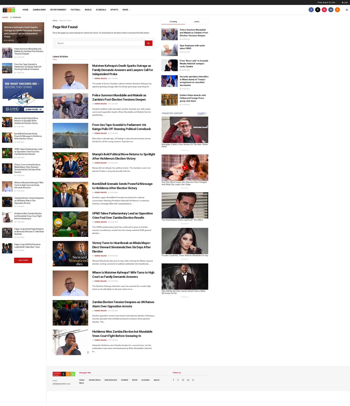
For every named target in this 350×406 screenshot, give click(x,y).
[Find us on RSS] (337, 10)
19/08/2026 (114, 133)
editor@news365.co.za (61, 384)
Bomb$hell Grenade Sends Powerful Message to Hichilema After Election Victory (28, 136)
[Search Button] (347, 10)
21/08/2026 (114, 78)
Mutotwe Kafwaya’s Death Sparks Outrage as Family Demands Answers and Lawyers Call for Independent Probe (122, 70)
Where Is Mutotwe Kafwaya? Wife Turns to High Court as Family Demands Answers (28, 185)
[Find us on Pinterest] (324, 10)
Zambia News (39, 10)
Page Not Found (65, 20)
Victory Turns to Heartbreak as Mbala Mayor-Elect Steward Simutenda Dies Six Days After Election (121, 247)
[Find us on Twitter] (317, 10)
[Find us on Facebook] (311, 10)
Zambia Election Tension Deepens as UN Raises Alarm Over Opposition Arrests (29, 200)
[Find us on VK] (330, 10)
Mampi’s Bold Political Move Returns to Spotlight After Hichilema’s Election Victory (26, 120)
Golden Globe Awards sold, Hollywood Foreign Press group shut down (193, 98)
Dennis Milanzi (101, 78)
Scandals (101, 10)
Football (76, 10)
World (88, 10)
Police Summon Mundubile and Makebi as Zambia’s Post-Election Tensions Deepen (28, 51)
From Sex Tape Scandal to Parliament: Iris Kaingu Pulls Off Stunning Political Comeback (27, 66)
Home (25, 10)
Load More (23, 260)
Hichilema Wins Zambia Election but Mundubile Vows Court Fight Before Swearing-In (28, 215)
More (125, 10)
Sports (114, 10)
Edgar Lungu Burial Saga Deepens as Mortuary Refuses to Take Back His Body (29, 231)
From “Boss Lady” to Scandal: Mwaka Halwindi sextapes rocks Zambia (194, 64)
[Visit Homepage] (9, 10)
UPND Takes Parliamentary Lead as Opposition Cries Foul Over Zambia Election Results (28, 151)
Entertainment (58, 10)
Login (345, 2)
